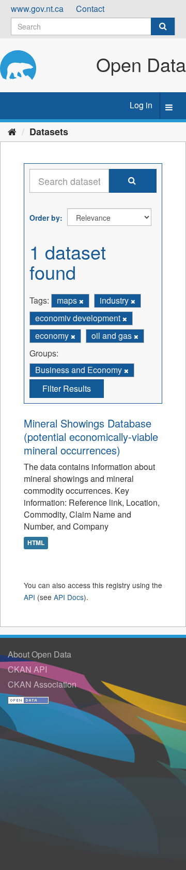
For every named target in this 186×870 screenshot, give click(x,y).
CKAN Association (42, 684)
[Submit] (163, 26)
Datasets (48, 131)
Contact (90, 9)
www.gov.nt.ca (37, 9)
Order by (44, 217)
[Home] (12, 131)
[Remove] (81, 301)
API (29, 597)
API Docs (69, 597)
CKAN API (27, 669)
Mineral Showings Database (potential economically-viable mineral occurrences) (91, 437)
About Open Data (39, 654)
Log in (141, 105)
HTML (35, 542)
